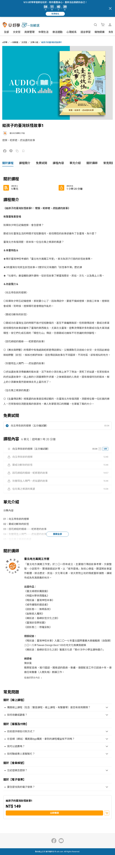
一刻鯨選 (14, 42)
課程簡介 (24, 163)
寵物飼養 (100, 31)
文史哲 (16, 31)
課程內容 (58, 163)
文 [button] (100, 449)
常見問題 (108, 163)
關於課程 (7, 163)
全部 (6, 31)
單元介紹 (75, 163)
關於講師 (92, 163)
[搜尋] (95, 25)
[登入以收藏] (23, 150)
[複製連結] (17, 150)
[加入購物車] (106, 813)
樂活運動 (57, 31)
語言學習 (86, 31)
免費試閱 (41, 163)
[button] (57, 426)
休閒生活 (43, 31)
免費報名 (55, 14)
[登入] (110, 25)
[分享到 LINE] (10, 150)
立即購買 (54, 813)
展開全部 (57, 534)
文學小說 (34, 42)
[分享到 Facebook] (4, 150)
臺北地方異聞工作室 (17, 133)
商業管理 (29, 31)
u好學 (4, 42)
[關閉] (110, 8)
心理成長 (71, 31)
